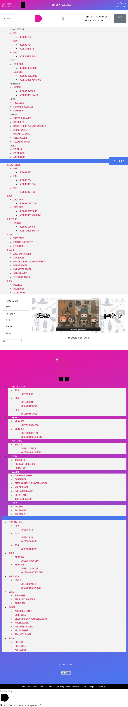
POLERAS (17, 149)
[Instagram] (23, 6)
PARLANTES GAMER (22, 133)
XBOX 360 (18, 64)
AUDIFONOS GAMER (22, 118)
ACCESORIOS (19, 157)
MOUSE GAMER (20, 130)
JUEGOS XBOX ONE (28, 75)
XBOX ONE (18, 72)
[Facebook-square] (23, 3)
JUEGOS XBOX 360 (28, 68)
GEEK (13, 99)
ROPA (13, 145)
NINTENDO (15, 83)
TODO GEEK (18, 102)
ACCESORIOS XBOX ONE (30, 79)
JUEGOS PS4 (25, 44)
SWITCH (17, 87)
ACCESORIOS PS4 (28, 48)
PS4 (15, 40)
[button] (54, 161)
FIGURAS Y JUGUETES (23, 106)
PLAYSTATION (17, 29)
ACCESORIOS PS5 (28, 56)
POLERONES (19, 153)
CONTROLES (18, 122)
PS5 (15, 52)
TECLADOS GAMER (21, 141)
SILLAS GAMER (20, 137)
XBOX (13, 60)
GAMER (13, 114)
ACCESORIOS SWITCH (29, 95)
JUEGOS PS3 (25, 37)
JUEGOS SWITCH (27, 91)
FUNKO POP (18, 110)
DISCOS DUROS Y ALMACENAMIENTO (29, 126)
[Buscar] (38, 18)
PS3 (15, 33)
